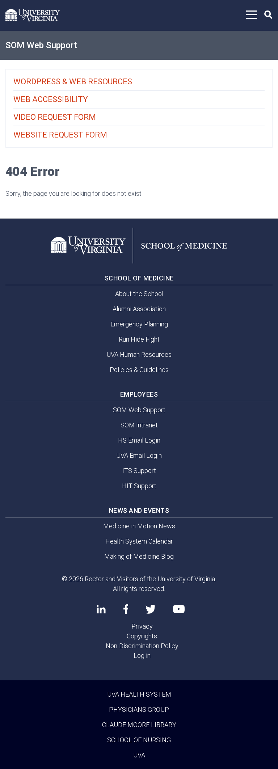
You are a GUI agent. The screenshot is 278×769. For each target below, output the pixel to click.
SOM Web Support (41, 45)
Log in (142, 655)
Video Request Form (54, 117)
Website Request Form (60, 134)
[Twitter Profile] (151, 609)
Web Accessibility (50, 99)
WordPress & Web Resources (72, 81)
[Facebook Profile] (125, 609)
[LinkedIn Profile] (101, 609)
